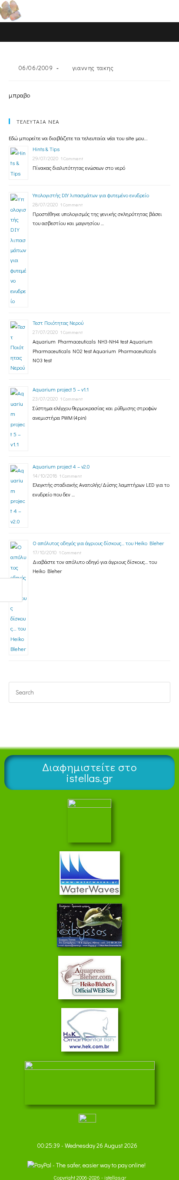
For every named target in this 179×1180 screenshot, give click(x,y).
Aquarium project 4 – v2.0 (61, 466)
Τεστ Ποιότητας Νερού (58, 322)
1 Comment (71, 158)
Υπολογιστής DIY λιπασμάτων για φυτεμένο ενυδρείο (91, 195)
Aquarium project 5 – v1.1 (61, 389)
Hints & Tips (46, 148)
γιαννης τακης (93, 68)
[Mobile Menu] (152, 10)
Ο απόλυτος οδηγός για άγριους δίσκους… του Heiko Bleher (98, 542)
